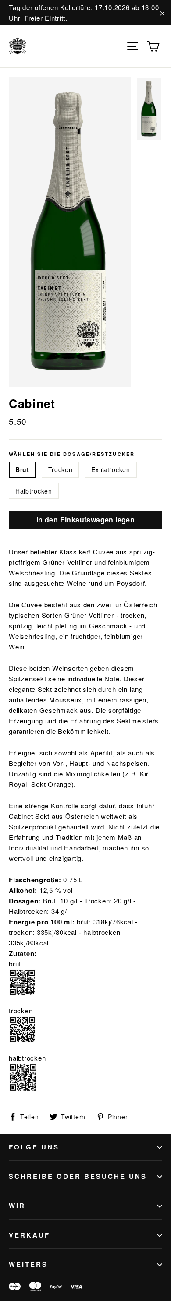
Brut (22, 469)
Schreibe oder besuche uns (78, 1176)
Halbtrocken (33, 491)
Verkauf (29, 1235)
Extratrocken (110, 469)
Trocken (60, 469)
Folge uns (34, 1147)
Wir (17, 1205)
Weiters (28, 1264)
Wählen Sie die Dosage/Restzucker (72, 454)
